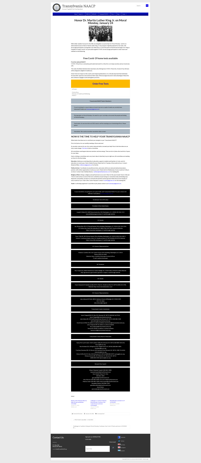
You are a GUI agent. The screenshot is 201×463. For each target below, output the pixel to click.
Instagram (123, 447)
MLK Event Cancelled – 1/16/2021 (83, 419)
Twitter (122, 441)
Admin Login (145, 459)
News (112, 14)
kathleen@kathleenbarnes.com (102, 171)
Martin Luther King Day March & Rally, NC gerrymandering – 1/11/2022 (79, 402)
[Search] (113, 448)
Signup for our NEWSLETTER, (93, 437)
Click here (84, 148)
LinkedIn (122, 450)
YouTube (122, 444)
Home (75, 14)
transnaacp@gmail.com (92, 109)
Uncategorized (100, 413)
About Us (81, 14)
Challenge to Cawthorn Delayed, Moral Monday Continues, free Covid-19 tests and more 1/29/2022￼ (100, 426)
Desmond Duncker (77, 413)
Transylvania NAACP (78, 5)
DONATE (94, 14)
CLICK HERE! (88, 439)
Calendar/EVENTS (104, 14)
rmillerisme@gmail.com (85, 165)
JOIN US (88, 14)
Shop (118, 14)
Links (124, 14)
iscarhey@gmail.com (109, 180)
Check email (112, 442)
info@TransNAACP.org (61, 449)
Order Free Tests (100, 83)
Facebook (122, 437)
